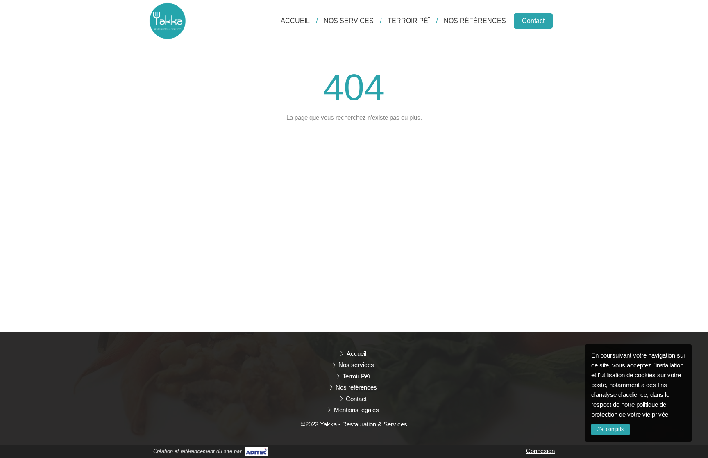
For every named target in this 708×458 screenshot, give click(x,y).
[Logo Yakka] (167, 37)
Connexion (540, 450)
